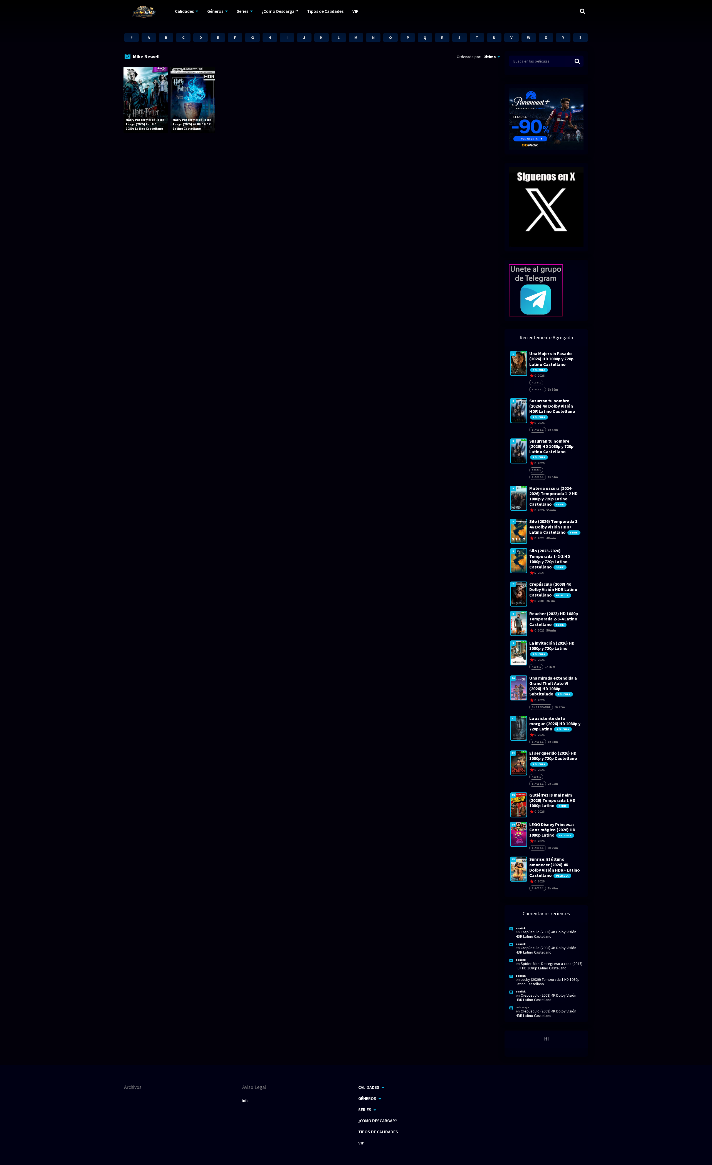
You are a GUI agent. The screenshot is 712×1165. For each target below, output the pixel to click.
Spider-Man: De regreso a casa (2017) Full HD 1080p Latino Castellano (549, 966)
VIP (355, 11)
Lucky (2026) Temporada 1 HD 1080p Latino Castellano (548, 981)
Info (245, 1100)
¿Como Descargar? (280, 11)
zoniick (521, 928)
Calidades (184, 11)
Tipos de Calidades (325, 11)
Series (242, 11)
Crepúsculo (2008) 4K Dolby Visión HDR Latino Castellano (546, 934)
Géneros (215, 11)
